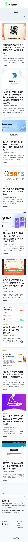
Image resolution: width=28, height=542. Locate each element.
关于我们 (19, 521)
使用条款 (19, 523)
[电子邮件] (5, 524)
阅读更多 (5, 65)
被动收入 (8, 89)
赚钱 (7, 41)
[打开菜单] (25, 4)
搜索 (3, 494)
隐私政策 (19, 525)
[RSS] (8, 524)
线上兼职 (4, 41)
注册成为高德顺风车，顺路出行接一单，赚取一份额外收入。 (13, 330)
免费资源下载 (5, 503)
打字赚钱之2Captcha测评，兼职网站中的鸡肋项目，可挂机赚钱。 (13, 466)
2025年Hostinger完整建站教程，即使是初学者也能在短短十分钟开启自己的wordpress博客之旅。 (14, 505)
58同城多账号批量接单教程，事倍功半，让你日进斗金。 (13, 191)
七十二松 (7, 55)
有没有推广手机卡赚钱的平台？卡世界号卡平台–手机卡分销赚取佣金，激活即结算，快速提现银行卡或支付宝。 (13, 97)
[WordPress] (3, 524)
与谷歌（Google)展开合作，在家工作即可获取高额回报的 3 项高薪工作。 (13, 374)
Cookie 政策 (20, 527)
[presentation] (14, 31)
